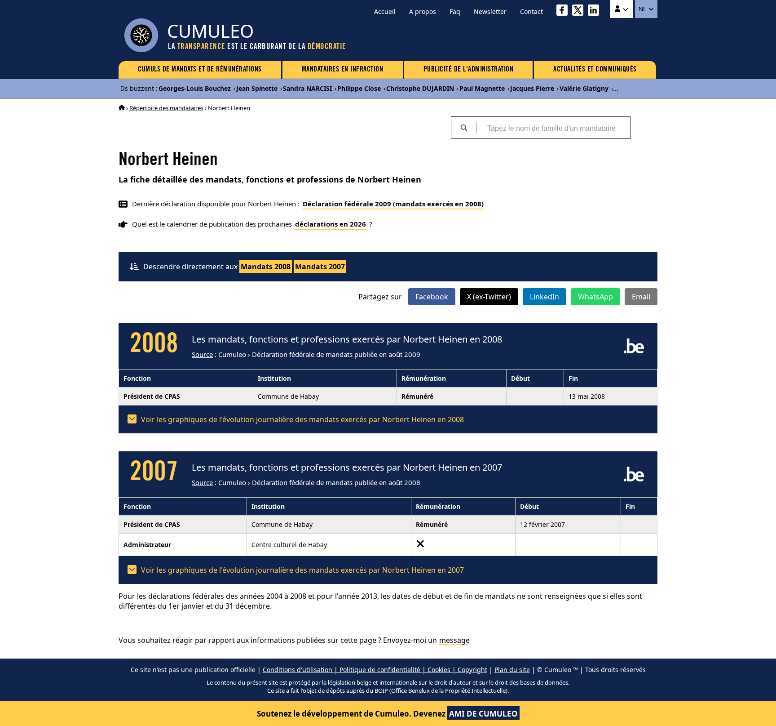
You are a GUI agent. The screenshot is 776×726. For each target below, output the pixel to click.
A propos (422, 11)
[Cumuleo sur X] (580, 11)
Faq (455, 11)
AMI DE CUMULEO (483, 713)
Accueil (385, 11)
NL (643, 9)
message (454, 640)
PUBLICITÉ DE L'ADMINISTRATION (468, 69)
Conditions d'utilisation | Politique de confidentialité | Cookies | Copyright (375, 669)
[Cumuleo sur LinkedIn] (596, 11)
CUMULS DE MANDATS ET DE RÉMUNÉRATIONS (200, 69)
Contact (531, 11)
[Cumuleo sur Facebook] (564, 11)
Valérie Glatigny (584, 88)
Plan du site (512, 669)
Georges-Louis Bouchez (195, 88)
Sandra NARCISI (307, 88)
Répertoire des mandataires (166, 108)
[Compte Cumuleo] (621, 9)
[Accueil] (122, 108)
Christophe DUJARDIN (420, 88)
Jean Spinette (257, 88)
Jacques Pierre (532, 88)
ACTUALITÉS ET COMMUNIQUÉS (595, 69)
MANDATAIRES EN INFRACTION (343, 69)
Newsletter (490, 11)
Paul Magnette (482, 88)
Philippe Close (359, 88)
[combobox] (553, 128)
